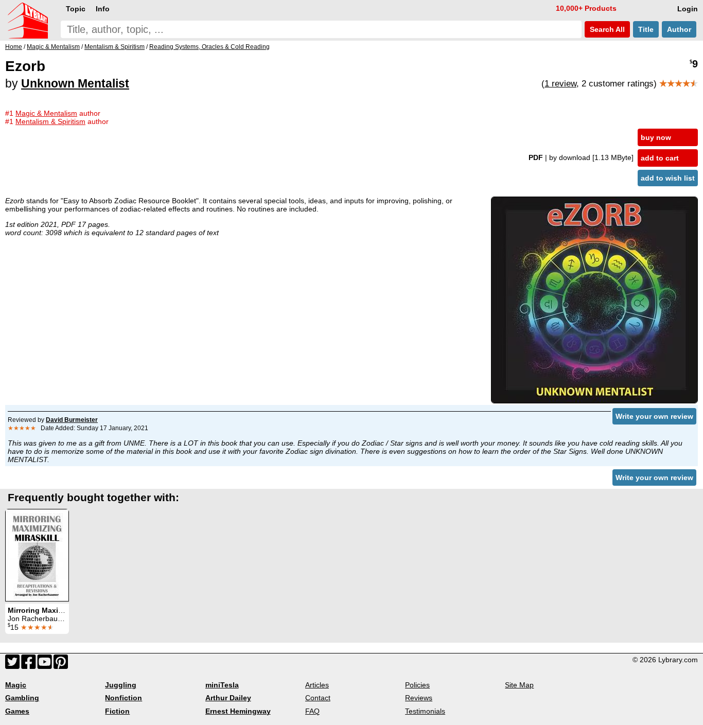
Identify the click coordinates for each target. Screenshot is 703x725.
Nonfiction (123, 698)
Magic (15, 685)
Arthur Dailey (228, 698)
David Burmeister (72, 419)
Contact (317, 698)
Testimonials (425, 711)
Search (606, 29)
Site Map (519, 685)
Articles (317, 685)
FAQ (312, 711)
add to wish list (668, 178)
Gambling (22, 698)
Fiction (117, 711)
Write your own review (654, 416)
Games (17, 711)
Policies (417, 685)
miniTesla (222, 685)
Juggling (120, 685)
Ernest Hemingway (238, 711)
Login (687, 9)
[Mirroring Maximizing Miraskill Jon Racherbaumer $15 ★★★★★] (37, 555)
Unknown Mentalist (75, 83)
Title (646, 29)
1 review (560, 84)
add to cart (660, 158)
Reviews (418, 698)
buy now (656, 137)
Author (679, 29)
